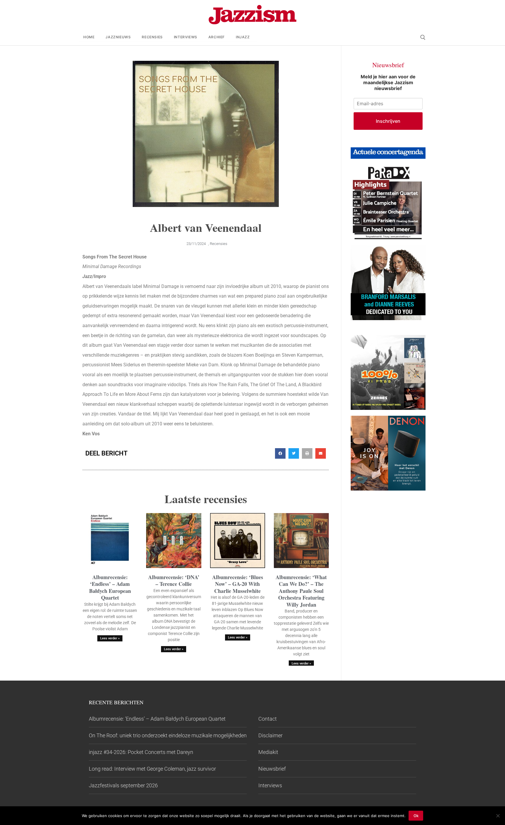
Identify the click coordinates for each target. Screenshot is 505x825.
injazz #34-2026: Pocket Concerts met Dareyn (141, 752)
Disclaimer (270, 735)
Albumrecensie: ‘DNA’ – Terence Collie (173, 580)
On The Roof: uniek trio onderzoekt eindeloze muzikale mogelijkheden (168, 735)
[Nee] (498, 816)
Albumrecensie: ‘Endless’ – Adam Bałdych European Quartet (110, 587)
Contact (267, 719)
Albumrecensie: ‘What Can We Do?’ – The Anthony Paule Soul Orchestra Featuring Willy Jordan (301, 590)
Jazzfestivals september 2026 (123, 785)
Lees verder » (110, 638)
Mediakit (268, 752)
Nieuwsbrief (272, 769)
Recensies (218, 243)
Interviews (270, 785)
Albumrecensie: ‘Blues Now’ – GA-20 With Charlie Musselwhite (237, 584)
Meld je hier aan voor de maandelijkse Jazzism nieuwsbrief (388, 82)
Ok (416, 815)
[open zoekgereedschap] (423, 37)
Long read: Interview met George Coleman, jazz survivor (152, 769)
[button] (280, 453)
